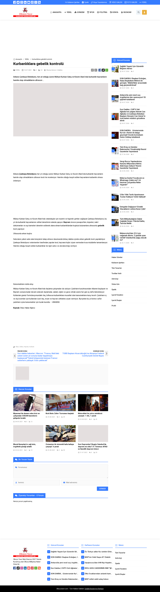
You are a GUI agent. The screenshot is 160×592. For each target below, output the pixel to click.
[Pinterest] (32, 2)
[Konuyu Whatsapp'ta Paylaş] (106, 70)
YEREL (27, 59)
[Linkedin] (25, 2)
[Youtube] (28, 2)
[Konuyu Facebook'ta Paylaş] (100, 70)
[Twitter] (18, 2)
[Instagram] (21, 2)
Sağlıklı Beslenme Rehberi (94, 589)
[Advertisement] (80, 40)
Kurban (31, 347)
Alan (17, 347)
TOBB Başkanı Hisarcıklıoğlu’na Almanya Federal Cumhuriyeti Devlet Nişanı (83, 354)
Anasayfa (19, 59)
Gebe (21, 347)
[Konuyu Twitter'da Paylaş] (103, 70)
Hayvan (26, 347)
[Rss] (39, 2)
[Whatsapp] (35, 2)
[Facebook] (14, 2)
